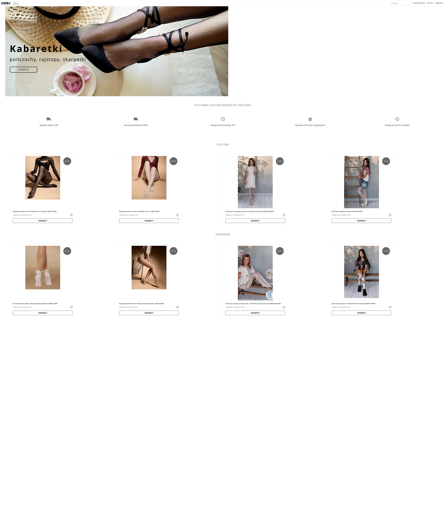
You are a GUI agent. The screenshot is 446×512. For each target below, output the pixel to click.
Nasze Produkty (419, 3)
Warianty (42, 221)
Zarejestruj (439, 3)
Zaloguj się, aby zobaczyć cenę (22, 215)
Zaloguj (430, 3)
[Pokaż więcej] (71, 214)
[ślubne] (116, 51)
